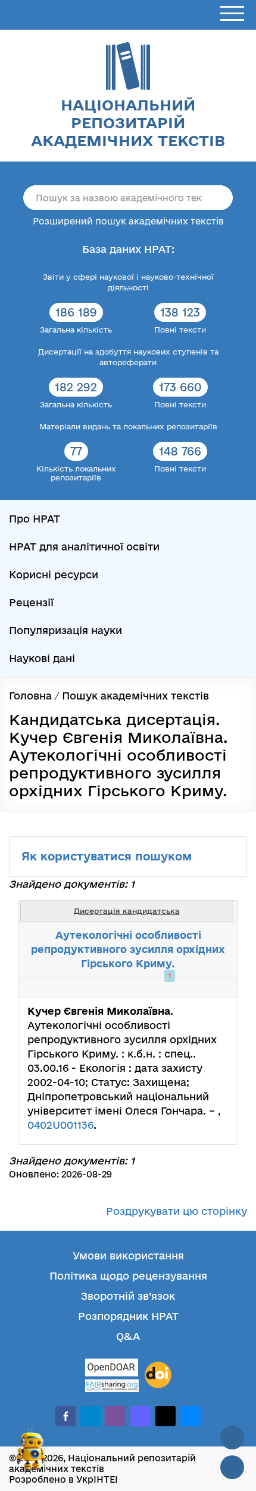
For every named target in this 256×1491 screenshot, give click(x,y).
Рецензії (31, 602)
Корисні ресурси (53, 574)
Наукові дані (42, 658)
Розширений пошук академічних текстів (128, 221)
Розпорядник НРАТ (128, 1316)
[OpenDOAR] (112, 1369)
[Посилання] (192, 987)
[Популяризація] (219, 987)
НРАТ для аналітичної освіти (84, 546)
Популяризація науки (65, 630)
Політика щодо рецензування (128, 1275)
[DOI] (158, 1375)
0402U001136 (60, 1125)
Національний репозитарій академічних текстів (128, 122)
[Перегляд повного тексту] (166, 987)
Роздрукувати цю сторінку (176, 1211)
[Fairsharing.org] (112, 1385)
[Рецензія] (206, 987)
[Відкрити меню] (232, 14)
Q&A (128, 1336)
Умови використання (128, 1255)
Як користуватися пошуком (108, 856)
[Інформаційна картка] (179, 987)
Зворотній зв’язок (128, 1296)
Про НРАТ (34, 518)
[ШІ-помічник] (31, 1454)
